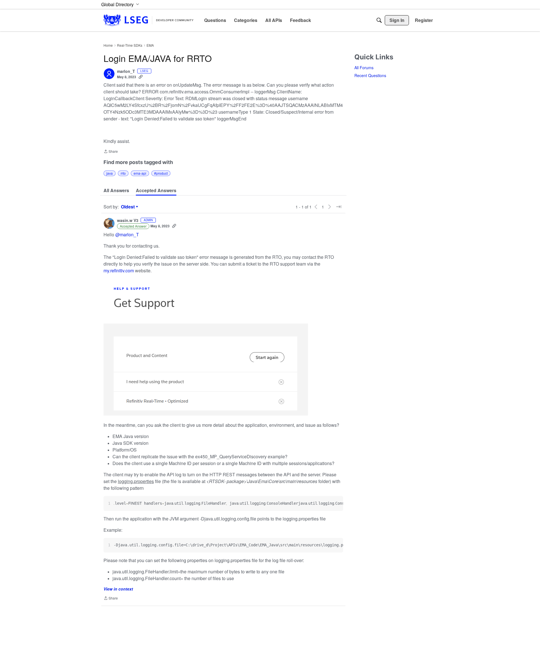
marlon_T (126, 71)
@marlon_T (127, 234)
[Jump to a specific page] (338, 206)
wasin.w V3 (127, 220)
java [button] (109, 173)
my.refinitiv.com (119, 270)
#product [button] (161, 173)
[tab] (116, 190)
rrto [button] (123, 173)
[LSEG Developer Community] (149, 20)
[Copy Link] (140, 76)
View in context (118, 589)
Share (111, 152)
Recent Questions (370, 75)
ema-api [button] (140, 173)
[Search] (379, 20)
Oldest (128, 206)
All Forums (364, 67)
